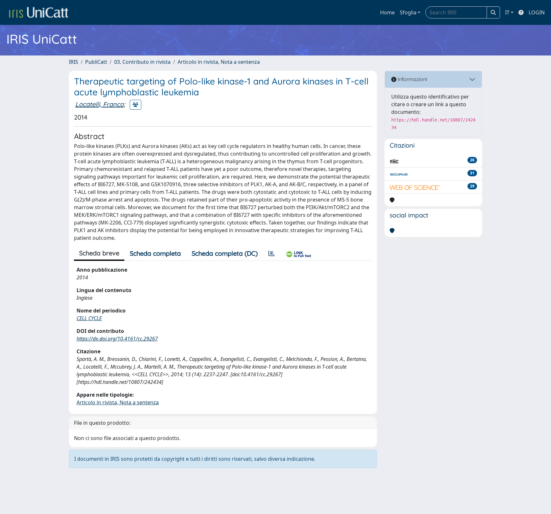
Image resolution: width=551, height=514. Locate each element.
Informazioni (411, 79)
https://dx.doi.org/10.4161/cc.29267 (117, 338)
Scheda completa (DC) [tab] (225, 253)
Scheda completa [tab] (155, 253)
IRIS (73, 61)
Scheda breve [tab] (99, 253)
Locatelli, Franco (99, 104)
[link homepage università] (38, 12)
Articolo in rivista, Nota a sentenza (219, 61)
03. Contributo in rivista (142, 61)
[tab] (271, 253)
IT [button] (507, 12)
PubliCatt (96, 61)
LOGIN (537, 12)
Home (387, 12)
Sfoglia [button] (408, 12)
